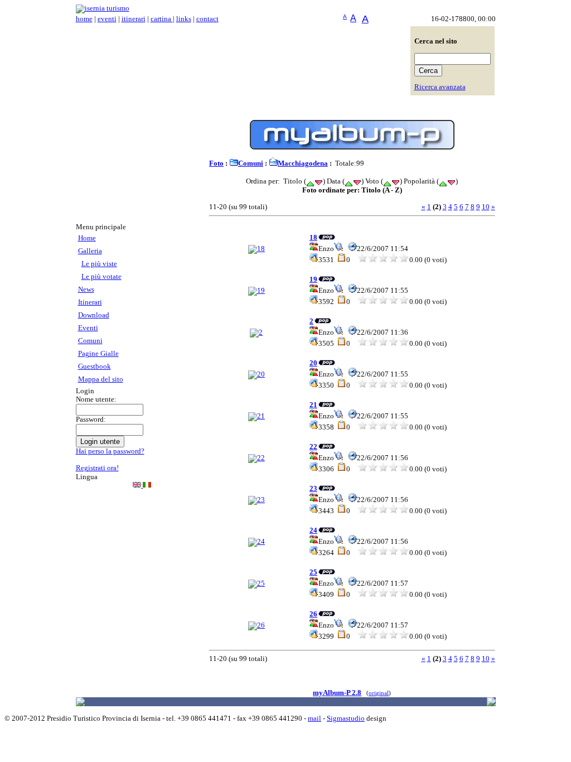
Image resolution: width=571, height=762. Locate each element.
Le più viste (99, 264)
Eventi (88, 328)
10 (486, 207)
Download (93, 315)
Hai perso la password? (110, 451)
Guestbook (94, 366)
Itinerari (90, 302)
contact (207, 19)
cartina (162, 19)
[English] (138, 485)
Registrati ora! (97, 468)
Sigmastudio (346, 718)
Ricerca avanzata (440, 87)
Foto (216, 163)
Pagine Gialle (98, 354)
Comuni (90, 341)
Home (87, 238)
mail (314, 718)
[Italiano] (147, 485)
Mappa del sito (100, 379)
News (86, 289)
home (84, 19)
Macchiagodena (303, 163)
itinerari (134, 19)
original (379, 693)
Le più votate (101, 277)
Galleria (90, 251)
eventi (107, 19)
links (183, 19)
